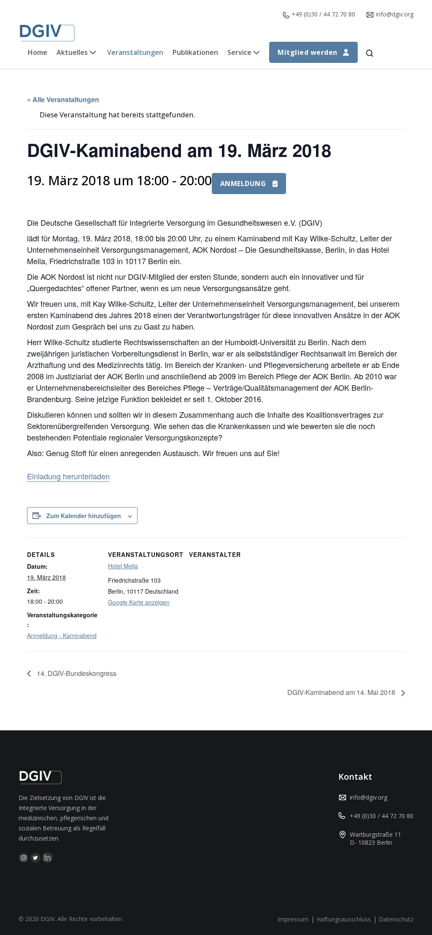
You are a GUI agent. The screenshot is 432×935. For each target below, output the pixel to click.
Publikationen (195, 52)
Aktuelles (72, 52)
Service (239, 52)
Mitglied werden (307, 52)
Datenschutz (396, 919)
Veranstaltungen (135, 52)
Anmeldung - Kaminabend (62, 635)
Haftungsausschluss (343, 919)
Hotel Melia (123, 566)
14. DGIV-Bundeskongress (75, 673)
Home (37, 52)
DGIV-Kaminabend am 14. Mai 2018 (342, 692)
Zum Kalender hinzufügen (83, 515)
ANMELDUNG (243, 183)
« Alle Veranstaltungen (63, 99)
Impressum (293, 919)
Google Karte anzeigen (139, 602)
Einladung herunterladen (68, 475)
